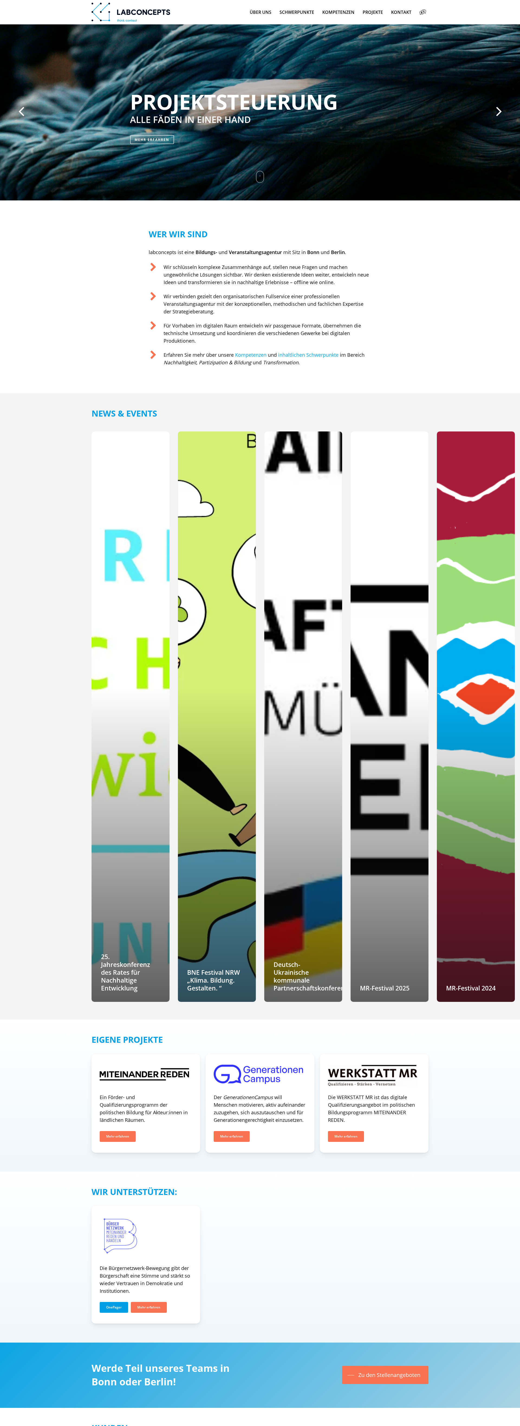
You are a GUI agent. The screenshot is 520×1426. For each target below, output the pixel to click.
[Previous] (11, 112)
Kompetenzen (250, 355)
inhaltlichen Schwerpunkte (308, 355)
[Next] (509, 112)
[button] (118, 1136)
